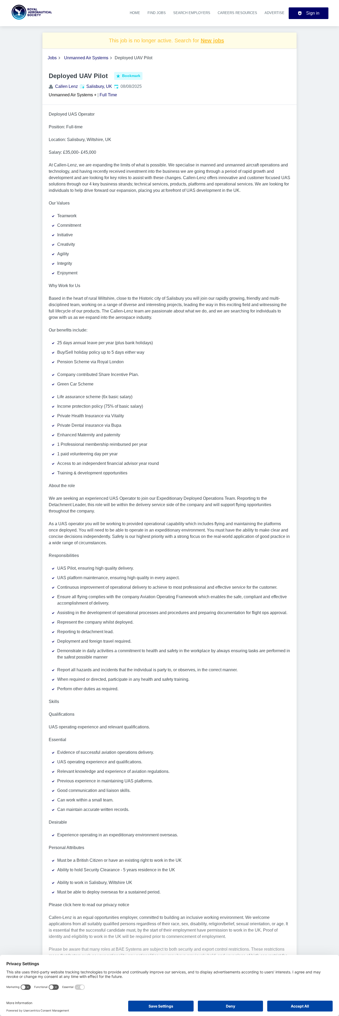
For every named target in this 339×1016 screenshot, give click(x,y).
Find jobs (157, 13)
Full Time (108, 95)
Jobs (52, 58)
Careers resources (237, 13)
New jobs (212, 40)
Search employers (191, 13)
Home (135, 13)
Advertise (274, 13)
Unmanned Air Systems (86, 58)
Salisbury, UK (99, 86)
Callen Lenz (66, 86)
